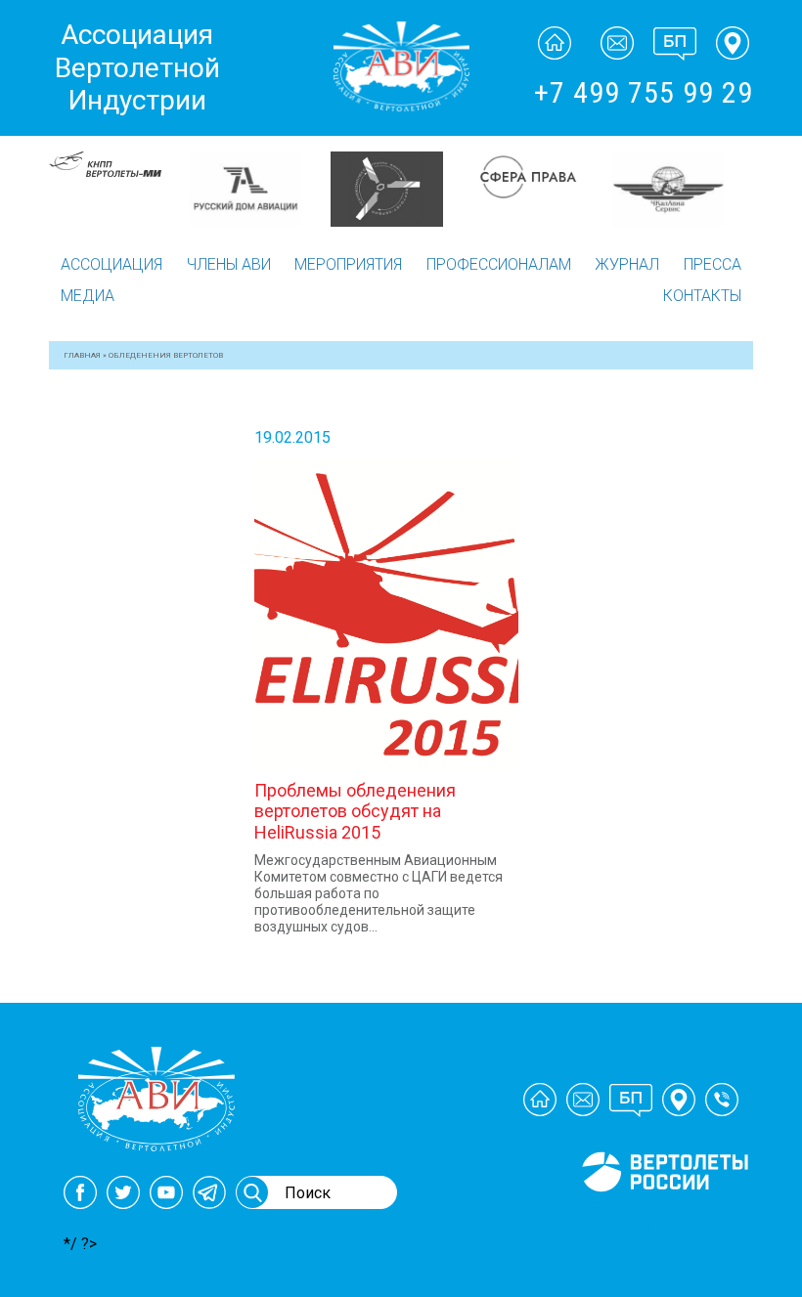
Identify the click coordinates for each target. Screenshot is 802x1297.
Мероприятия (348, 264)
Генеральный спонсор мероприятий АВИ (663, 1214)
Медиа (87, 295)
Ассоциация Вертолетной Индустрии (137, 67)
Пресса (712, 264)
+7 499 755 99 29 (643, 92)
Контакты (702, 295)
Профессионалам (498, 264)
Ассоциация (111, 264)
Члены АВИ (229, 264)
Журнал (627, 264)
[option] (124, 189)
